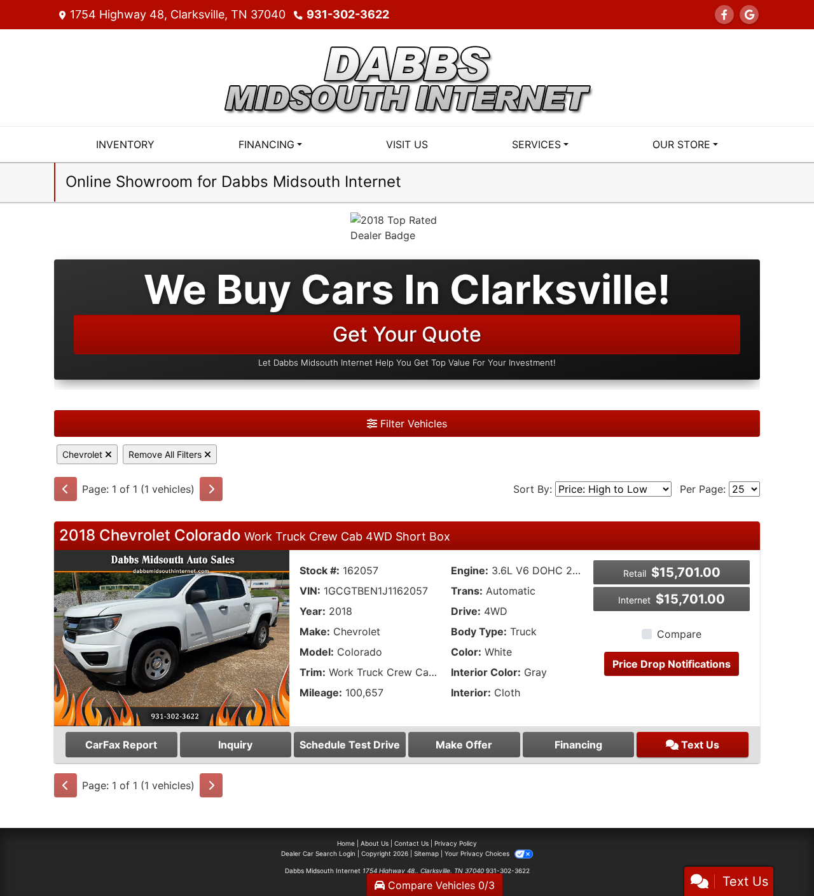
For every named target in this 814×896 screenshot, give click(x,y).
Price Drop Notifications (671, 664)
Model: (317, 651)
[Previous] (65, 489)
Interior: (471, 692)
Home (346, 843)
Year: (313, 611)
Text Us (699, 744)
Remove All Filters (166, 454)
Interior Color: (486, 672)
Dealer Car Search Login (318, 853)
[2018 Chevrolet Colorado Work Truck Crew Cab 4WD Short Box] (171, 637)
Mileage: (321, 692)
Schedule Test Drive (350, 744)
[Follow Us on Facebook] (724, 14)
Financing (578, 744)
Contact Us (411, 843)
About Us (375, 843)
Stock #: (320, 570)
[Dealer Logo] (407, 76)
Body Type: (479, 631)
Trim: (313, 672)
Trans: (467, 590)
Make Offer (464, 744)
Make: (315, 631)
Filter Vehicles (412, 423)
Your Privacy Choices (478, 853)
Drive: (466, 611)
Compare (679, 634)
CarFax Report (121, 744)
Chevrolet (83, 454)
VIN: (310, 590)
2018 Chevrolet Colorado (254, 535)
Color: (466, 651)
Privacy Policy (455, 843)
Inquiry (235, 744)
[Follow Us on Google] (749, 14)
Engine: (469, 570)
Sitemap (426, 853)
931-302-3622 (348, 14)
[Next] (211, 489)
